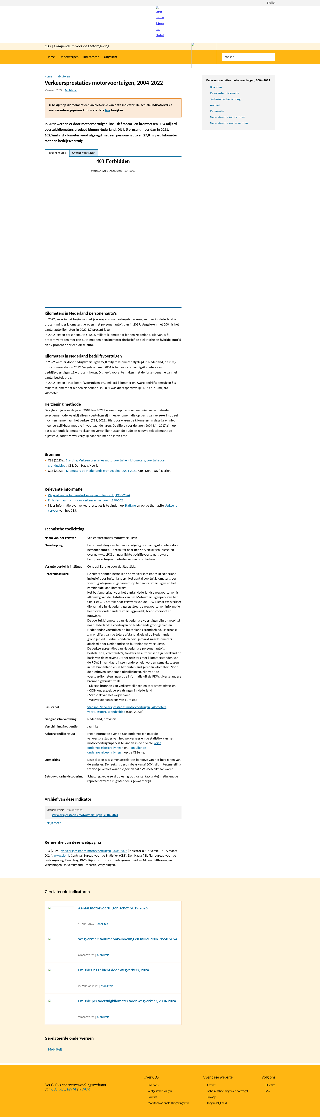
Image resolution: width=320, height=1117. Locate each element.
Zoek (271, 57)
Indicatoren (91, 57)
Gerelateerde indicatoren (227, 117)
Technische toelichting (225, 99)
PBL (62, 1090)
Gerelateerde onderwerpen (229, 123)
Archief (215, 105)
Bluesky (270, 1085)
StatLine (130, 505)
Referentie (217, 111)
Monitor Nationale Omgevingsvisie (169, 1103)
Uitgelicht (110, 57)
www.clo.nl (61, 855)
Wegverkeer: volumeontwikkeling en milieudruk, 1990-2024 (89, 495)
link (107, 110)
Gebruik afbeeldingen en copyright (227, 1091)
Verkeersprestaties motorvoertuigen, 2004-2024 (85, 815)
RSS (268, 1091)
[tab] (57, 153)
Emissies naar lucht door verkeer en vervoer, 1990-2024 (86, 500)
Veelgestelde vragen (160, 1091)
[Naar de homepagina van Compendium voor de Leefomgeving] (160, 24)
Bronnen (216, 87)
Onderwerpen (69, 57)
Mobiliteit (71, 90)
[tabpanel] (113, 232)
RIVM (71, 1090)
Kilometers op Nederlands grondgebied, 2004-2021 (101, 471)
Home (51, 57)
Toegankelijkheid (217, 1103)
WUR (86, 1090)
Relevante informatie (224, 93)
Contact (152, 1097)
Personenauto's (57, 153)
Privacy (211, 1097)
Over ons (153, 1085)
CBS (54, 1090)
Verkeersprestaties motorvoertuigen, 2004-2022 (94, 851)
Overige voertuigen (83, 153)
